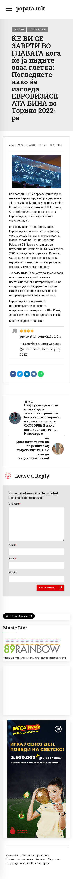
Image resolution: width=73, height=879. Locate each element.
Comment (14, 503)
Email (12, 558)
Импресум (12, 855)
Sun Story (19, 29)
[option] (36, 171)
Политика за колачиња (19, 859)
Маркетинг (54, 859)
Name (12, 545)
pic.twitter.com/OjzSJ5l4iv (41, 336)
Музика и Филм (38, 29)
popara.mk (30, 8)
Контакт (40, 859)
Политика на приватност (35, 855)
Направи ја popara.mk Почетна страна (28, 863)
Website (13, 572)
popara (11, 145)
